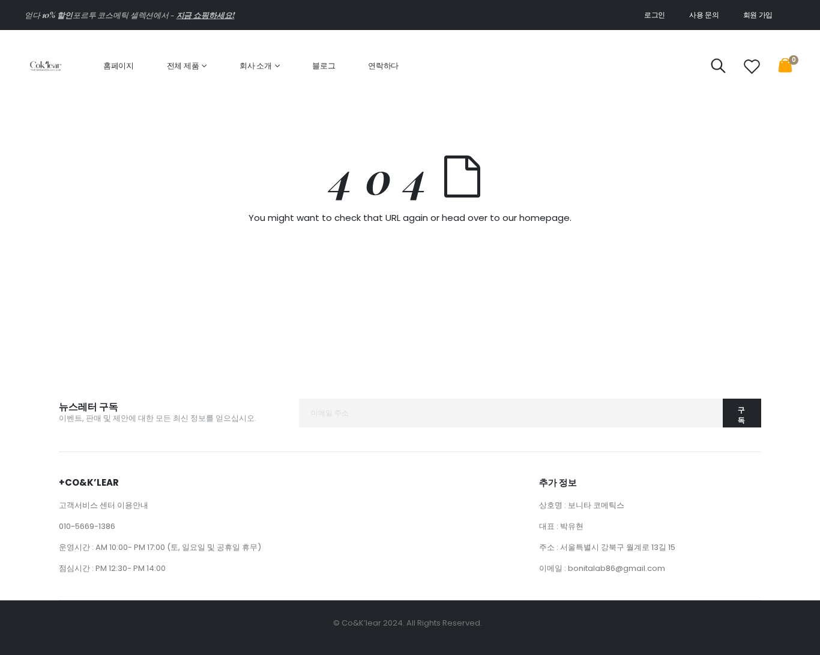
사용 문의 (704, 15)
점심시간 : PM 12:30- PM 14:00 (112, 568)
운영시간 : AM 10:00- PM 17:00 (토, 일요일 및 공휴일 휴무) (160, 547)
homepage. (545, 217)
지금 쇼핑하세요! (205, 15)
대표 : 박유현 (561, 526)
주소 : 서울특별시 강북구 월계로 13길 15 (607, 547)
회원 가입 (758, 15)
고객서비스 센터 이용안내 (103, 505)
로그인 (654, 15)
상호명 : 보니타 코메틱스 (581, 505)
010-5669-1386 (87, 526)
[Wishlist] (752, 66)
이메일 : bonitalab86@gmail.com (602, 568)
